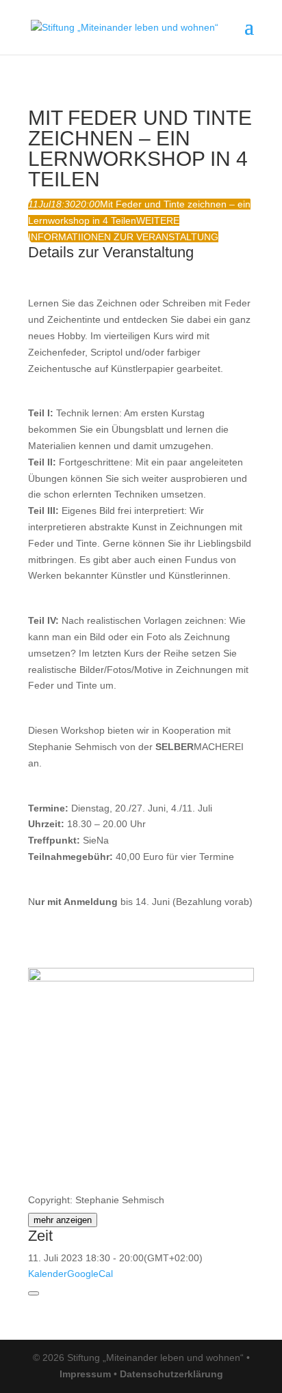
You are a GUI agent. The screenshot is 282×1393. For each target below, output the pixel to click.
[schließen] (33, 1293)
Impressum (85, 1373)
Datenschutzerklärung (171, 1373)
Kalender (47, 1273)
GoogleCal (90, 1273)
